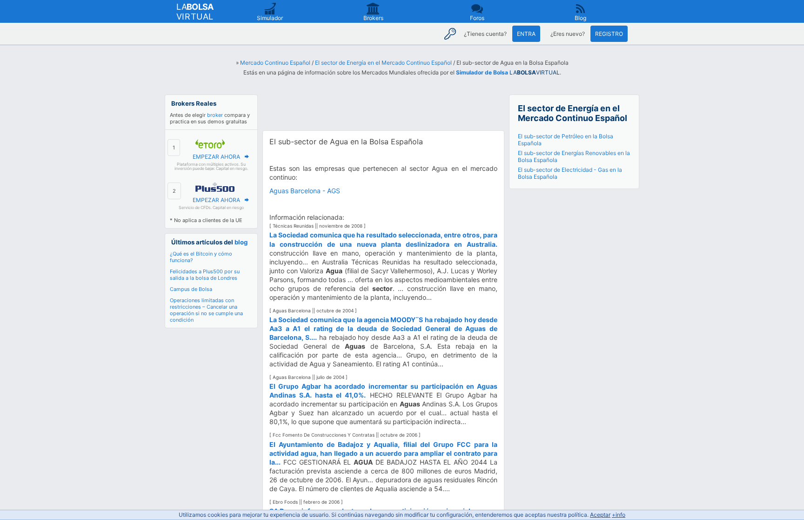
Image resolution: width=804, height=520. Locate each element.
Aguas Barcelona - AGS (304, 191)
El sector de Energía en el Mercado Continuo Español (383, 62)
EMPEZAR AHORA (216, 156)
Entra (526, 33)
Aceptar (600, 514)
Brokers (373, 17)
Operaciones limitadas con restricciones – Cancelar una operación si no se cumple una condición (206, 310)
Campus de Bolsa (191, 289)
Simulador (270, 17)
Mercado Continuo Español (275, 62)
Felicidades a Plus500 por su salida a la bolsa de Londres (205, 274)
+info (618, 514)
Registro (609, 33)
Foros (477, 17)
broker (215, 115)
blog (241, 242)
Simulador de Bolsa (482, 72)
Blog (580, 17)
